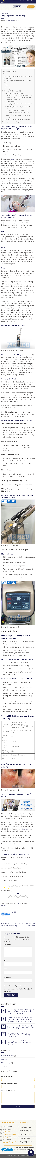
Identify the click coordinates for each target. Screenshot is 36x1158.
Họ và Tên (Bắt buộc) (8, 1076)
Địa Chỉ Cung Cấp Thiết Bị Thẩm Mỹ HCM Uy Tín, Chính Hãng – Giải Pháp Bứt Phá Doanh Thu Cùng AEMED (20, 1011)
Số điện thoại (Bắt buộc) (9, 1083)
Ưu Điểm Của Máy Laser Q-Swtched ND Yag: (19, 95)
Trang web (7, 977)
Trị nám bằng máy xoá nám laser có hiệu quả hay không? (18, 77)
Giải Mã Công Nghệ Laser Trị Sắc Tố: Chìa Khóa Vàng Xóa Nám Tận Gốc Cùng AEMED (19, 1035)
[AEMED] (17, 6)
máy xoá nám (19, 215)
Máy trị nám (21, 659)
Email (6, 969)
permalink (4, 905)
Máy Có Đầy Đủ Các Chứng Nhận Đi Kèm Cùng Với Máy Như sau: (20, 103)
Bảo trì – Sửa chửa (7, 1056)
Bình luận (7, 945)
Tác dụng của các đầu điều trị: (14, 93)
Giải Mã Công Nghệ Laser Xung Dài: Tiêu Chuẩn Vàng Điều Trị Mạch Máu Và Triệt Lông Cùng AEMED (20, 1027)
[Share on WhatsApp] (9, 896)
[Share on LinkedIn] (26, 896)
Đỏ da (8, 87)
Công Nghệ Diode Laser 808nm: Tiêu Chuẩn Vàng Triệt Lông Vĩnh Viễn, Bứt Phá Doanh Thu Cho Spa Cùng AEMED (19, 1019)
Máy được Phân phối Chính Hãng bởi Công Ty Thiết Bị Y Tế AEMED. (19, 98)
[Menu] (2, 7)
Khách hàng (5, 1063)
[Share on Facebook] (12, 896)
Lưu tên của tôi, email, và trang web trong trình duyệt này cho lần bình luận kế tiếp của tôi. (18, 988)
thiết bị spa (24, 829)
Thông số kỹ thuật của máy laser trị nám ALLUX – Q (19, 113)
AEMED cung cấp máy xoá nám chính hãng (17, 119)
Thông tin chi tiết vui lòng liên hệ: (14, 122)
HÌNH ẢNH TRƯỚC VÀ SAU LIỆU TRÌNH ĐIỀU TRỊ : (20, 116)
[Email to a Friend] (19, 896)
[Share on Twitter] (16, 896)
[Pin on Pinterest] (23, 896)
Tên (5, 960)
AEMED (17, 20)
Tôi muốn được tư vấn (8, 1091)
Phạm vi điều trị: (11, 101)
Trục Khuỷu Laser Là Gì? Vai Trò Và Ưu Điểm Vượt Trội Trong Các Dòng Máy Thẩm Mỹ (20, 1042)
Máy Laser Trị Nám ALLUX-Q (12, 91)
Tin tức (3, 1066)
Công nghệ (4, 13)
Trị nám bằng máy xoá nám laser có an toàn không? (17, 82)
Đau (7, 85)
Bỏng (8, 89)
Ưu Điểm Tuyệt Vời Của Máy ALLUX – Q (18, 110)
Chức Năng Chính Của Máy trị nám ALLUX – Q (19, 107)
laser (12, 159)
